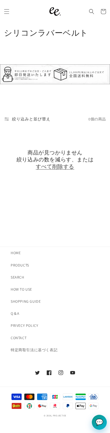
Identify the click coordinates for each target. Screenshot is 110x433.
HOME (16, 252)
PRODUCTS (20, 265)
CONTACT (18, 337)
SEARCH (17, 277)
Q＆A (15, 313)
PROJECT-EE (59, 415)
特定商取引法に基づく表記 (34, 349)
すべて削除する (55, 167)
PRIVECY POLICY (24, 325)
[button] (7, 11)
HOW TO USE (21, 289)
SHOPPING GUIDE (26, 301)
